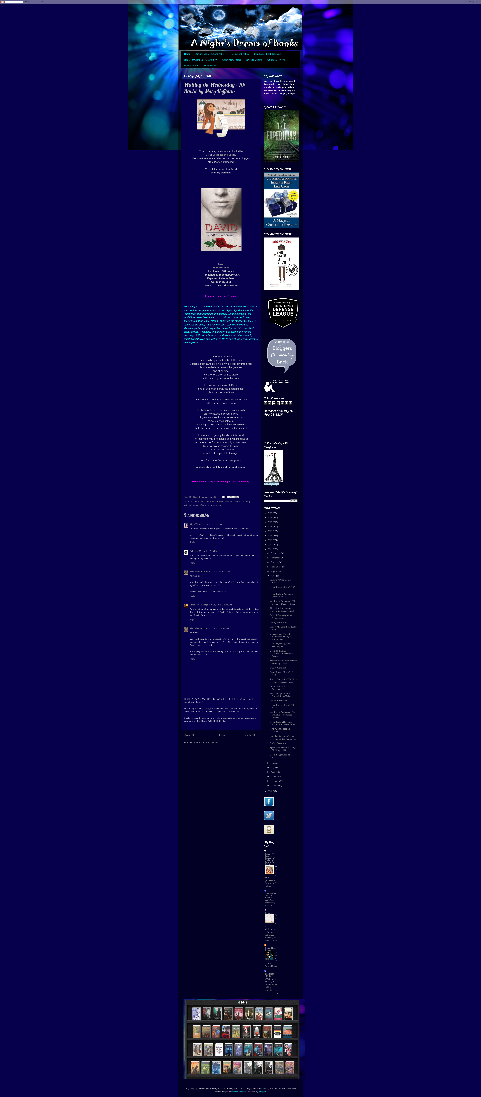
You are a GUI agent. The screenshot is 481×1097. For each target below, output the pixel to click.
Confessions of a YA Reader (270, 895)
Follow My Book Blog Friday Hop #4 (283, 628)
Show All (275, 994)
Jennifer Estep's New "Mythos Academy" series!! (283, 662)
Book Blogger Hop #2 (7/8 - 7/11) (283, 706)
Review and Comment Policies (211, 53)
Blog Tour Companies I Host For (200, 59)
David (221, 264)
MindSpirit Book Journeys (267, 53)
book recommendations (230, 501)
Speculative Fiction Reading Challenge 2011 (282, 749)
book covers (200, 501)
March (274, 776)
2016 (270, 526)
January (274, 785)
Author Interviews (276, 59)
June (273, 762)
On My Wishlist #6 (278, 700)
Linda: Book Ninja (199, 604)
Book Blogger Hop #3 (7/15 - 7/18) (283, 673)
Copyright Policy (240, 53)
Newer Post (191, 735)
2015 (270, 531)
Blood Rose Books (270, 948)
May (273, 767)
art (192, 501)
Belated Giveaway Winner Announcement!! (282, 616)
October (274, 562)
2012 (270, 544)
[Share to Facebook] (235, 497)
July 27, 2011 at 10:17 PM (218, 571)
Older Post (252, 735)
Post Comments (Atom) (207, 742)
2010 (270, 791)
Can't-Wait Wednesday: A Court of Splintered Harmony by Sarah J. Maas (271, 928)
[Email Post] (223, 496)
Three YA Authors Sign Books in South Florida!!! (282, 609)
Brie (192, 551)
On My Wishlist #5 (278, 743)
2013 (270, 540)
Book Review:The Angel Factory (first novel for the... (283, 723)
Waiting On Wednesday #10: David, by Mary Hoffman (283, 602)
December (275, 553)
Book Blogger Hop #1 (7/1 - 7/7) (283, 756)
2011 (270, 549)
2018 (270, 517)
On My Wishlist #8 (278, 622)
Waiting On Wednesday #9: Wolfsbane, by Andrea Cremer (282, 714)
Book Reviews (211, 65)
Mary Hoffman (221, 267)
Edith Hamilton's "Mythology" (277, 687)
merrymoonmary (238, 1091)
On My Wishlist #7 (278, 667)
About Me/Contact (231, 59)
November (275, 557)
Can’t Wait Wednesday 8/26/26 (270, 902)
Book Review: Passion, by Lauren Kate (282, 595)
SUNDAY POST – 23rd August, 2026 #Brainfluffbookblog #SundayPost (271, 983)
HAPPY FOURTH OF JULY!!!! (280, 730)
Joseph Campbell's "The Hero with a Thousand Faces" (283, 680)
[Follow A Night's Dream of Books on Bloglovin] (273, 480)
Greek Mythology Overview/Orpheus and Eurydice (281, 653)
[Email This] (228, 497)
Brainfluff (269, 973)
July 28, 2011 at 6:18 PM (217, 628)
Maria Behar (196, 571)
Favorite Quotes (254, 59)
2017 (270, 521)
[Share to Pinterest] (238, 497)
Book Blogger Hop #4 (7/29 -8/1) (282, 588)
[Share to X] (233, 497)
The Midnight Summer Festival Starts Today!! (281, 695)
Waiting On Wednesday (210, 504)
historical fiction (191, 504)
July (273, 575)
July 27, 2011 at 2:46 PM (210, 524)
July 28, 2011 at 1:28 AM (220, 604)
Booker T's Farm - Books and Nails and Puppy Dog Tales (270, 859)
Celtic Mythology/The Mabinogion (280, 645)
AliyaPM (194, 524)
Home (187, 53)
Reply (192, 542)
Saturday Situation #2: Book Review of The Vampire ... (283, 737)
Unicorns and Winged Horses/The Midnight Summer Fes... (280, 636)
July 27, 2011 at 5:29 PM (206, 551)
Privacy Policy (191, 65)
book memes (212, 501)
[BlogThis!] (231, 497)
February (275, 780)
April (273, 771)
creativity (246, 501)
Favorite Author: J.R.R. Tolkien (280, 581)
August (274, 571)
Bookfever (269, 913)
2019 (270, 512)
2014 (270, 535)
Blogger (262, 1091)
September (276, 566)
